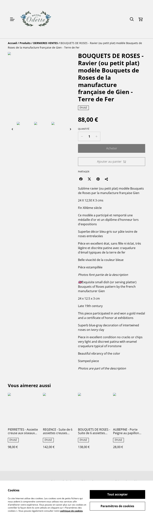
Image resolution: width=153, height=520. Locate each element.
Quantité (83, 129)
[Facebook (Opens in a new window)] (81, 179)
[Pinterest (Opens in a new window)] (98, 179)
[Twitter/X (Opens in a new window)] (89, 179)
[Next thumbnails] (70, 129)
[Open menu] (12, 19)
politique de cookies (71, 510)
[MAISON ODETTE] (35, 19)
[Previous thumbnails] (12, 129)
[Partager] (106, 179)
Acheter (111, 148)
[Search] (131, 19)
